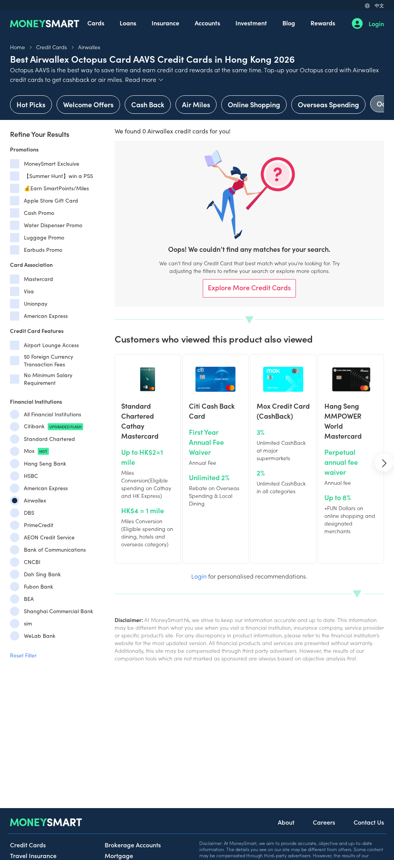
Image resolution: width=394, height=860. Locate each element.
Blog (288, 22)
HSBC (31, 475)
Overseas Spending (328, 104)
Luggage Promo (44, 237)
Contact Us (369, 822)
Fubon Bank (38, 586)
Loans (128, 22)
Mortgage (119, 855)
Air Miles (196, 104)
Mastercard (38, 279)
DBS (29, 512)
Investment (251, 22)
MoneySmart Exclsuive (51, 163)
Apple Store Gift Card (51, 200)
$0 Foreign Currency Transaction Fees (48, 360)
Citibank (53, 426)
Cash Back (147, 104)
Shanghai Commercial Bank (58, 611)
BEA (29, 598)
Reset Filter (23, 655)
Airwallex (89, 47)
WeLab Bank (39, 635)
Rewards (323, 22)
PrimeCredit (38, 525)
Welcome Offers (88, 104)
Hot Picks (31, 104)
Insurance (165, 22)
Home (17, 47)
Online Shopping (254, 104)
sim (28, 623)
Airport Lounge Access (51, 345)
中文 (379, 5)
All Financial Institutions (52, 414)
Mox (35, 450)
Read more (144, 79)
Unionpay (35, 303)
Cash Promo (39, 212)
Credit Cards (51, 47)
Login (376, 23)
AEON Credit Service (49, 537)
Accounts (207, 22)
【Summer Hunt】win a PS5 (58, 176)
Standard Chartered (49, 438)
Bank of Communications (55, 549)
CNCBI (32, 562)
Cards (95, 22)
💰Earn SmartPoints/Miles (56, 188)
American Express (46, 315)
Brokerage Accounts (133, 844)
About (286, 822)
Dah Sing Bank (42, 574)
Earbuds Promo (43, 249)
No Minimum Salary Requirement (48, 378)
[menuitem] (96, 23)
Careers (324, 822)
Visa (29, 291)
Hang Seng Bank (45, 463)
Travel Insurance (33, 855)
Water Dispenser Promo (53, 225)
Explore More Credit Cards (249, 287)
